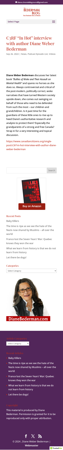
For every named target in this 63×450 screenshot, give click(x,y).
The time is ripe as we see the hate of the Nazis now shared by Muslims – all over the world (30, 230)
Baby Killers (12, 221)
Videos (52, 54)
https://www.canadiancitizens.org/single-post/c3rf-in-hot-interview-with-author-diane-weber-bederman (31, 145)
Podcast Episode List (38, 54)
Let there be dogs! (16, 257)
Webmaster (31, 445)
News (24, 54)
